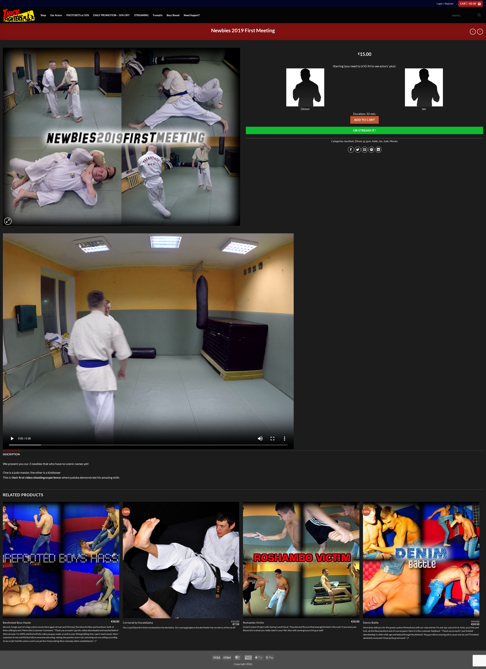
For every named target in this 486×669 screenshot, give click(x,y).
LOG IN (366, 66)
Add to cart (364, 119)
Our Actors (56, 15)
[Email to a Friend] (364, 149)
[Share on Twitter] (358, 149)
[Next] (479, 575)
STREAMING (141, 15)
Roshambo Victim (253, 622)
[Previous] (3, 575)
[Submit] (479, 15)
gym (368, 141)
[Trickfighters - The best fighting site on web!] (19, 15)
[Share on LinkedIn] (378, 149)
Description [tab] (11, 454)
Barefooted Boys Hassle (17, 622)
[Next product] (473, 32)
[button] (445, 3)
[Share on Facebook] (351, 149)
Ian (380, 141)
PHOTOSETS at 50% (77, 15)
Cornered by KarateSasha (138, 622)
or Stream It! (364, 130)
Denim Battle (371, 622)
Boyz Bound (173, 15)
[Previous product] (480, 32)
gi (364, 141)
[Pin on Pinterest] (371, 149)
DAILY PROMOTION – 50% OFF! (111, 15)
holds (375, 141)
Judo (386, 141)
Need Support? (192, 15)
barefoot (349, 141)
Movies (394, 141)
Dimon (358, 141)
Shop (43, 15)
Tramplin (158, 15)
